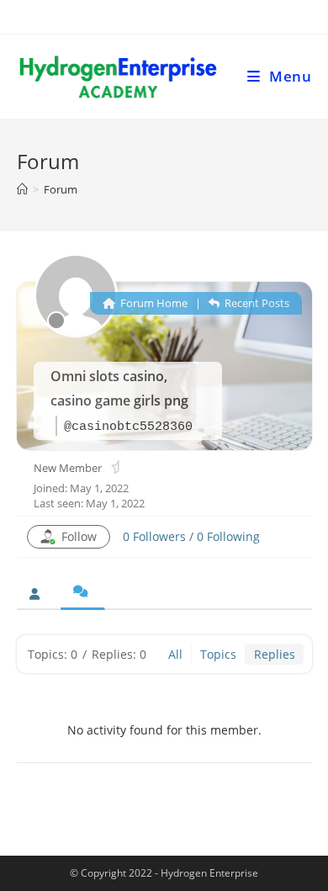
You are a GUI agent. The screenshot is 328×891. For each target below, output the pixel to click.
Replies (274, 654)
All (175, 654)
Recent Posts (255, 302)
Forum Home (153, 302)
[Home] (22, 189)
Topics (218, 654)
